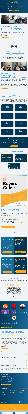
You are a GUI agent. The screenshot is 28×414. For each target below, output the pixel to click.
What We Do (5, 88)
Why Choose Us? (5, 37)
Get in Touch (5, 348)
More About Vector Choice (7, 327)
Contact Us (27, 413)
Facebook (12, 407)
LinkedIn (14, 407)
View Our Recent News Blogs (20, 271)
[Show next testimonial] (25, 291)
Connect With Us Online (6, 384)
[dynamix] (14, 409)
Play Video (14, 20)
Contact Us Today (14, 146)
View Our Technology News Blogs (20, 252)
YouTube (13, 407)
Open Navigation (14, 413)
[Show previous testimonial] (2, 291)
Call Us (1, 413)
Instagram (16, 407)
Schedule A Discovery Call (14, 10)
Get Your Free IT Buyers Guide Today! (8, 226)
